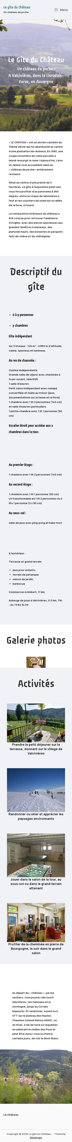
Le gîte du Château (16, 7)
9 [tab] (29, 653)
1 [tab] (29, 643)
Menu (64, 10)
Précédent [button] (31, 660)
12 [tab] (43, 653)
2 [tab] (33, 643)
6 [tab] (33, 648)
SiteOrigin (36, 1137)
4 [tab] (43, 643)
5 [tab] (29, 648)
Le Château (10, 1114)
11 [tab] (38, 653)
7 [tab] (38, 648)
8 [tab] (43, 648)
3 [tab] (38, 643)
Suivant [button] (38, 660)
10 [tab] (33, 653)
